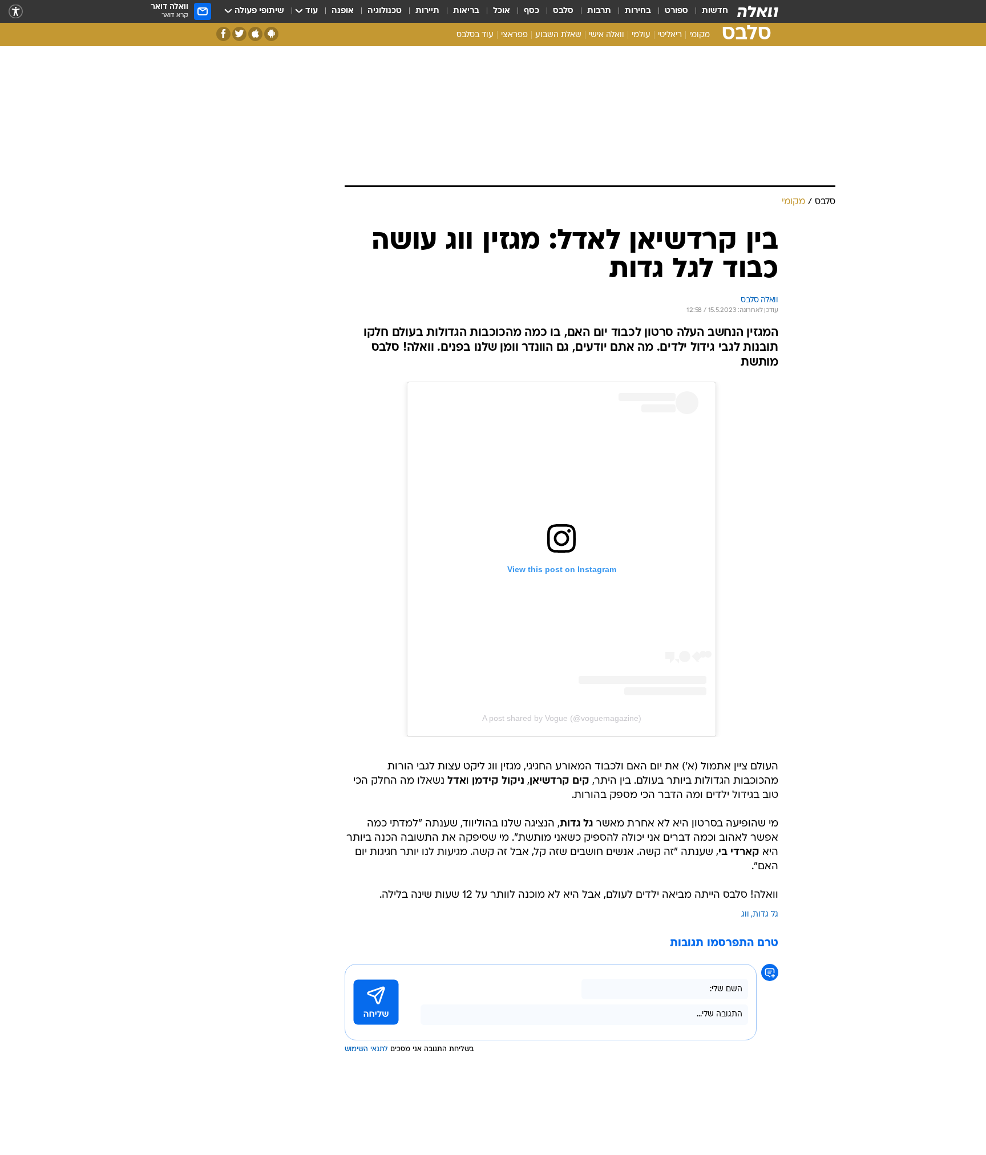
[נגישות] (16, 12)
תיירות (427, 11)
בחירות (638, 11)
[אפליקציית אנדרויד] (271, 34)
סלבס (563, 11)
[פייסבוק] (223, 34)
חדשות (715, 11)
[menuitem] (708, 11)
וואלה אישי (606, 35)
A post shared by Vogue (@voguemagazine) (561, 718)
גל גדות (765, 914)
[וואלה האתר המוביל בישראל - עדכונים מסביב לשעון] (757, 11)
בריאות (466, 11)
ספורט (676, 11)
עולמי (641, 35)
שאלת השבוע (558, 35)
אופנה (343, 11)
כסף (531, 11)
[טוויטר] (239, 34)
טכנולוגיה (384, 11)
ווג (745, 914)
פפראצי (514, 35)
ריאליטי (670, 35)
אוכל (501, 11)
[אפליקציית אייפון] (255, 34)
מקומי (699, 35)
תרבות (599, 11)
